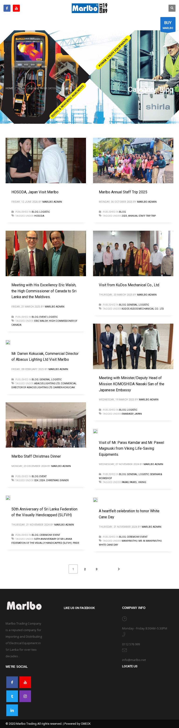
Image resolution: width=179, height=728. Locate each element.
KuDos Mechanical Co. (144, 308)
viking (142, 482)
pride (76, 543)
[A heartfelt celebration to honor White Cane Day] (98, 499)
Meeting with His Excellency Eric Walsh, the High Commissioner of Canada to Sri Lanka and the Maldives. (43, 291)
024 (36, 480)
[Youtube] (16, 8)
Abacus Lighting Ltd (47, 383)
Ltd (162, 308)
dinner (64, 480)
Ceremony (45, 535)
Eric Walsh (41, 321)
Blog (35, 212)
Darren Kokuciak (64, 387)
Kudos (125, 308)
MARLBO (168, 25)
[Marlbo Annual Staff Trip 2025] (133, 160)
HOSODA (39, 216)
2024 (42, 480)
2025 (124, 216)
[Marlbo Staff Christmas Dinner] (46, 425)
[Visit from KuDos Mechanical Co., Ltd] (133, 253)
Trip (153, 216)
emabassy (127, 414)
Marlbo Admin (52, 201)
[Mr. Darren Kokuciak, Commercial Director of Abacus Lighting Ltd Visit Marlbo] (11, 342)
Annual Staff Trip (139, 216)
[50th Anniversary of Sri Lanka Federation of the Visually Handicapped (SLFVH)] (11, 497)
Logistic (44, 212)
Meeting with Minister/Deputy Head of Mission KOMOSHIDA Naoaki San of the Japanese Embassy (131, 384)
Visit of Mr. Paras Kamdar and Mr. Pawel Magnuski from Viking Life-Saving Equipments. (131, 448)
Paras (125, 482)
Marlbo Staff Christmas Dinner (36, 456)
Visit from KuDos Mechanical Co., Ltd (129, 285)
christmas (52, 480)
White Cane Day (108, 545)
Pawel (133, 482)
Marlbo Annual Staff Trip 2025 (123, 192)
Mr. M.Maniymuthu (150, 541)
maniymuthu (130, 541)
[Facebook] (6, 8)
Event (42, 317)
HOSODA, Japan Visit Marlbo (35, 192)
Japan (138, 414)
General (132, 305)
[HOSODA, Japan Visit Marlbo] (46, 160)
